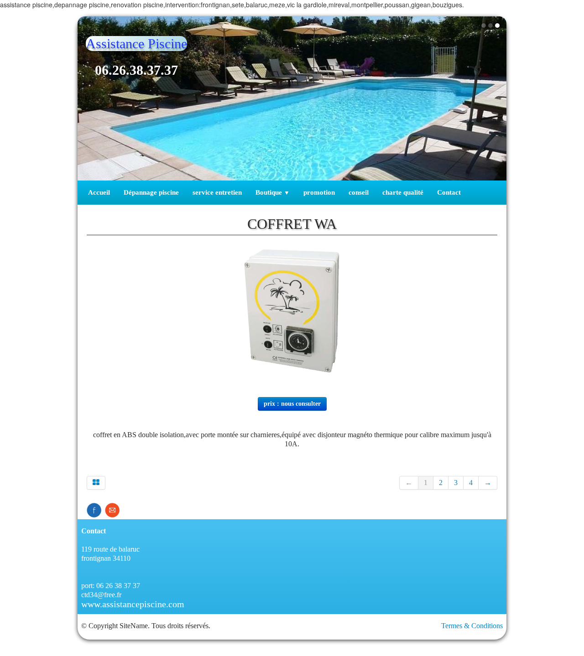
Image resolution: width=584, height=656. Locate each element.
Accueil (99, 192)
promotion (319, 192)
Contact (449, 192)
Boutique (273, 192)
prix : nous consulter (292, 403)
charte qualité (402, 192)
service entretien (217, 192)
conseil (359, 192)
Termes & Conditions (472, 626)
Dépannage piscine (151, 192)
